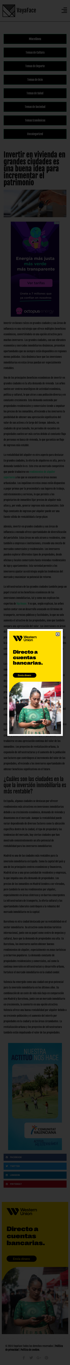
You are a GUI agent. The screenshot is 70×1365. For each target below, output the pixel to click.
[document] (35, 682)
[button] (57, 634)
